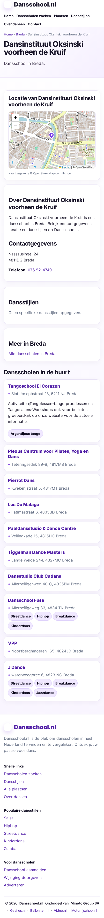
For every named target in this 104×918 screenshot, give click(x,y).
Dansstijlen (80, 16)
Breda (20, 34)
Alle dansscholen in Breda (31, 353)
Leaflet (65, 167)
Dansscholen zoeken (33, 16)
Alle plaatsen (15, 789)
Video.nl (60, 910)
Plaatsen (61, 16)
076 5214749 (40, 269)
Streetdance (15, 833)
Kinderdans (14, 840)
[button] (52, 136)
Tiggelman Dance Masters (36, 552)
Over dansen (14, 24)
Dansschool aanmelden (25, 869)
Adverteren (14, 885)
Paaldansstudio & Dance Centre (42, 528)
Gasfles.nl (17, 910)
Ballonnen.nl (39, 910)
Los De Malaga (23, 504)
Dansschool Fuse (26, 600)
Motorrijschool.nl (84, 910)
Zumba (10, 848)
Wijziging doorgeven (23, 877)
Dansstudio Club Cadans (34, 576)
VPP (12, 643)
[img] (52, 140)
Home (9, 16)
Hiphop (10, 825)
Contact (34, 24)
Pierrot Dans (21, 480)
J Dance (16, 667)
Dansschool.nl (35, 4)
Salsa (9, 817)
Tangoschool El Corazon (34, 386)
